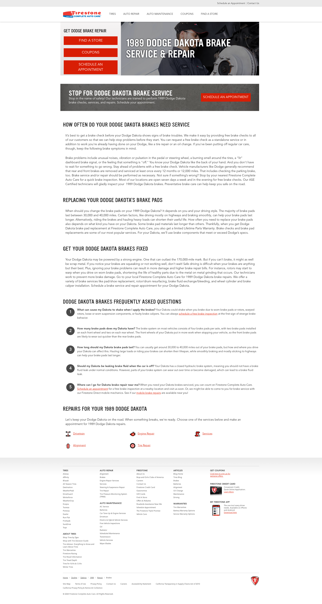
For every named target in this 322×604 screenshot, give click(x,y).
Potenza (66, 511)
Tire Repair (104, 491)
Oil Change (178, 491)
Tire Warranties (69, 550)
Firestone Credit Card (146, 487)
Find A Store (91, 40)
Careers (140, 481)
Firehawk (66, 521)
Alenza (66, 474)
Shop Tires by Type (71, 538)
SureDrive (67, 524)
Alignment (104, 474)
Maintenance (178, 494)
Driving (176, 498)
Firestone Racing (70, 554)
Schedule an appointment (92, 389)
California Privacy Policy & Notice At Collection (82, 588)
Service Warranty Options (184, 514)
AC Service (104, 507)
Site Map (66, 584)
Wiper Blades (105, 544)
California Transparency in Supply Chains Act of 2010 (178, 584)
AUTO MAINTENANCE (160, 14)
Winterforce (68, 498)
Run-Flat (66, 518)
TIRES (112, 14)
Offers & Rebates (144, 501)
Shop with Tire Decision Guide (75, 541)
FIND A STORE (209, 14)
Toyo (65, 528)
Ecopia (66, 504)
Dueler (65, 514)
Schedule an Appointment (231, 3)
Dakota (83, 578)
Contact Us (253, 3)
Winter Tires (68, 567)
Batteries (103, 510)
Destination (68, 487)
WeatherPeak (68, 491)
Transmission (105, 537)
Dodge (74, 578)
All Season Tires (69, 484)
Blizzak (66, 481)
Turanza (66, 508)
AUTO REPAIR (131, 14)
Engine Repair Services (109, 481)
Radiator (103, 530)
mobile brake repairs (148, 393)
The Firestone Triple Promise (148, 511)
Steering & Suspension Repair (112, 487)
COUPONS (187, 14)
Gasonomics (142, 491)
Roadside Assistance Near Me (149, 504)
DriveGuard (68, 494)
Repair (100, 578)
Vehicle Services (106, 540)
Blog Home (178, 474)
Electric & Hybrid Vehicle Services (114, 520)
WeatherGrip (68, 501)
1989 (92, 578)
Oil (101, 527)
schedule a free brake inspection (198, 314)
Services (103, 484)
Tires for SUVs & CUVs (72, 564)
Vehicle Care (142, 514)
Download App (230, 513)
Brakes (102, 477)
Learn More (229, 492)
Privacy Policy (96, 584)
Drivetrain (104, 517)
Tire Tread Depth (70, 560)
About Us (141, 474)
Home (65, 578)
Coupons (90, 52)
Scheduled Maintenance (110, 534)
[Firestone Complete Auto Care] (82, 14)
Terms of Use (80, 584)
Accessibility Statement (141, 584)
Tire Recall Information (72, 557)
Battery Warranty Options (184, 511)
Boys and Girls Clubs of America (150, 477)
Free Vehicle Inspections (110, 524)
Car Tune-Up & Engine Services (113, 513)
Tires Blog (177, 477)
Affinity (66, 477)
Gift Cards (141, 494)
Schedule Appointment (146, 508)
